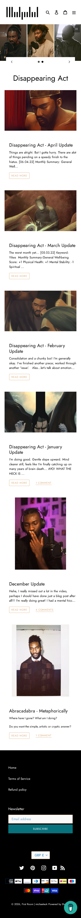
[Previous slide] (11, 61)
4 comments (45, 610)
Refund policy (17, 789)
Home (12, 767)
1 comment (44, 483)
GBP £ (39, 855)
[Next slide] (69, 61)
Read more (19, 176)
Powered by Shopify (59, 904)
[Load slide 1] (39, 62)
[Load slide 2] (43, 62)
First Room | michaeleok (34, 904)
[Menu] (74, 12)
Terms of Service (19, 778)
